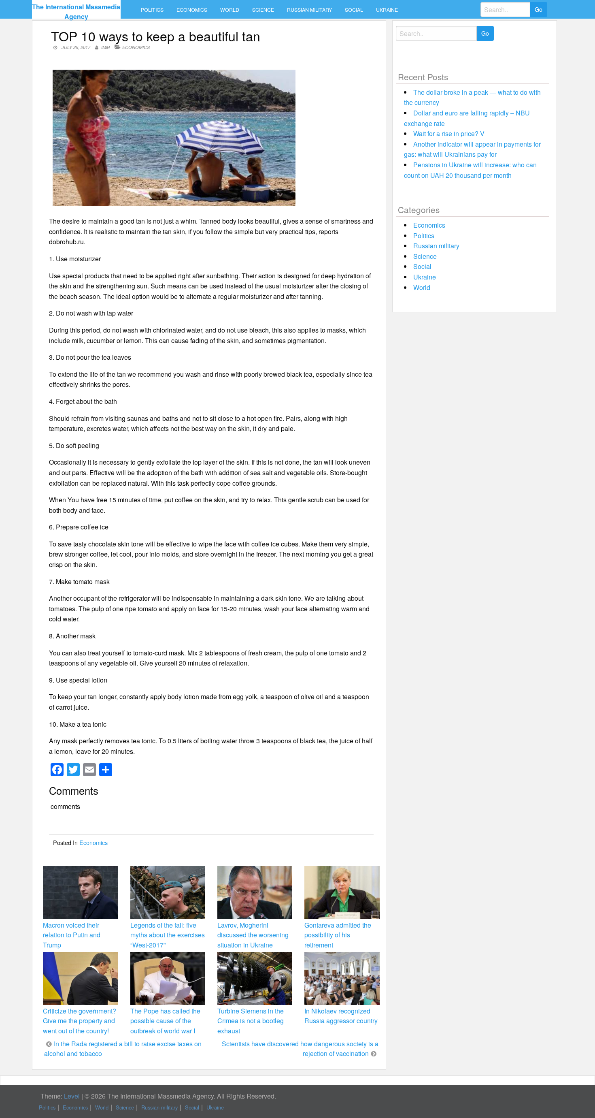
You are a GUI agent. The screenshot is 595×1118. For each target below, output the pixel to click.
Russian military (309, 9)
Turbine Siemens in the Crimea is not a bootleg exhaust (250, 1020)
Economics (191, 9)
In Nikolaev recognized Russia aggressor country (341, 1015)
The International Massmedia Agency (76, 11)
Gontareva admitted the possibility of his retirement (337, 934)
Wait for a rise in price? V (448, 133)
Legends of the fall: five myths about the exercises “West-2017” (167, 934)
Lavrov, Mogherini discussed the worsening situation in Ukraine (253, 934)
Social (354, 9)
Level (72, 1096)
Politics (152, 9)
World (229, 9)
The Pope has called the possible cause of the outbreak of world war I (165, 1020)
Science (263, 9)
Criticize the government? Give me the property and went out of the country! (79, 1020)
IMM (105, 47)
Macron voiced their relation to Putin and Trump (71, 934)
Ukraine (387, 9)
